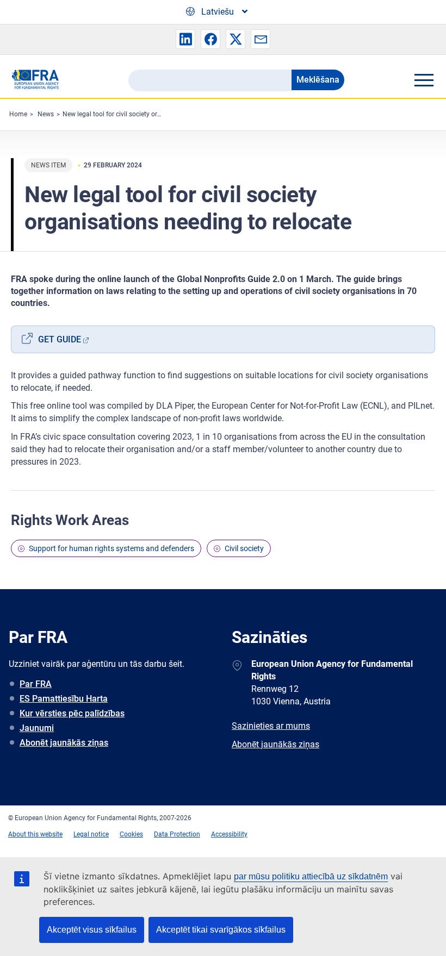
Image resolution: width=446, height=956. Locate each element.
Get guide (59, 339)
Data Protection (177, 834)
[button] (185, 39)
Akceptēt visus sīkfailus (92, 929)
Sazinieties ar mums (271, 726)
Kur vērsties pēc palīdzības (72, 713)
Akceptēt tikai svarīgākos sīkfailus (221, 929)
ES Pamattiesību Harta (64, 698)
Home (18, 114)
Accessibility (229, 834)
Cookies (131, 834)
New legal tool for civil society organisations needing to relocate (156, 114)
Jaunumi (37, 728)
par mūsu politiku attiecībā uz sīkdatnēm (311, 876)
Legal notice (91, 834)
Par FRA (36, 684)
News (46, 114)
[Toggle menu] (423, 79)
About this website (35, 834)
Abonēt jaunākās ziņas (64, 743)
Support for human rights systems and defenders (111, 548)
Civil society (244, 548)
